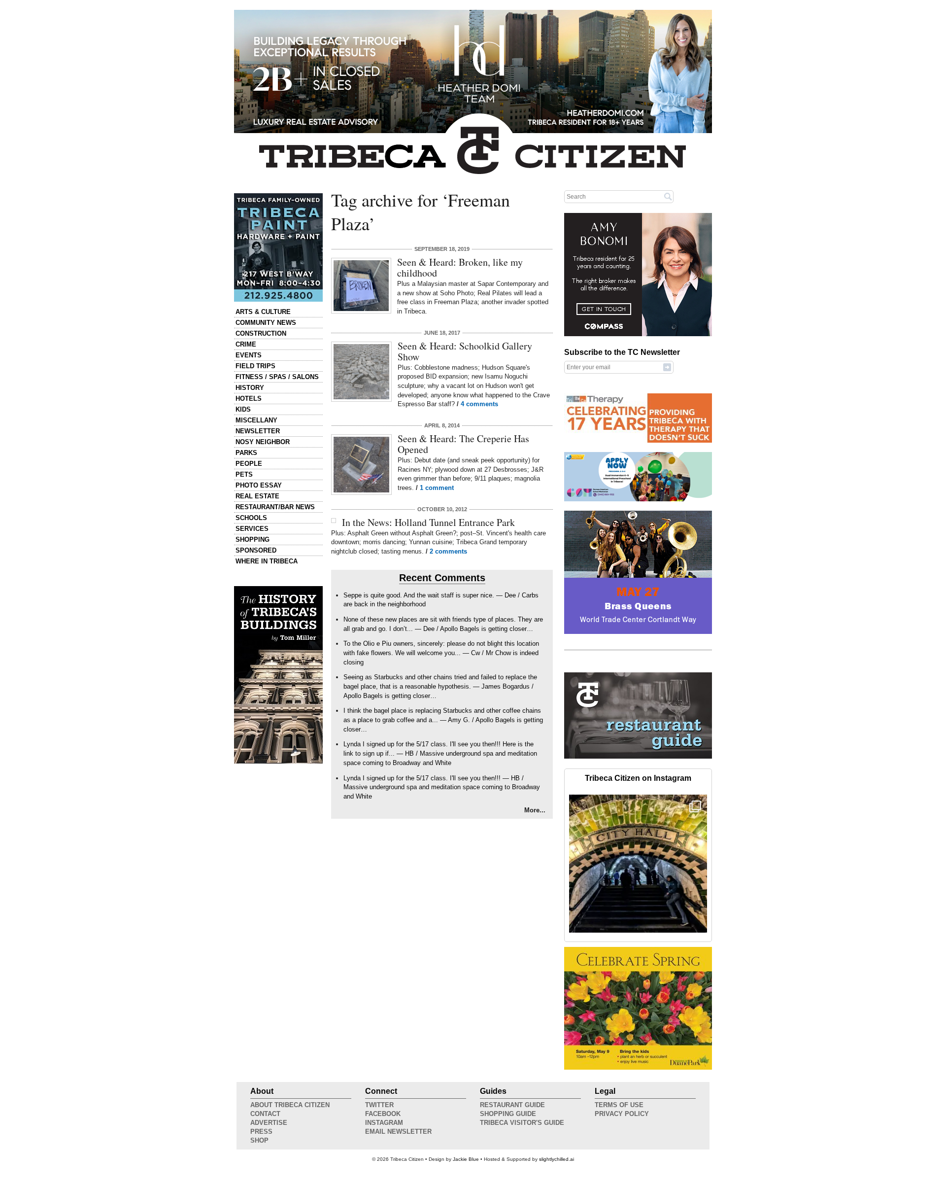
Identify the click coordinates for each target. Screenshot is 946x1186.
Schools (251, 518)
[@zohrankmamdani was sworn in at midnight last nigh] (638, 864)
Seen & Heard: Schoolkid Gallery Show (465, 351)
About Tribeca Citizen (290, 1105)
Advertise (268, 1122)
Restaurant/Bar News (275, 507)
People (249, 463)
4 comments (479, 404)
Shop (259, 1140)
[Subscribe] (667, 366)
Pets (244, 474)
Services (252, 528)
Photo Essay (259, 485)
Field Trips (255, 366)
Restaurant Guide (512, 1105)
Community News (266, 322)
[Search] (668, 196)
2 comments (448, 551)
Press (261, 1131)
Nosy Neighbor (263, 442)
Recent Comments (442, 577)
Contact (265, 1113)
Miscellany (256, 420)
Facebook (383, 1113)
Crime (246, 344)
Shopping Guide (508, 1113)
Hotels (249, 398)
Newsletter (258, 431)
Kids (243, 409)
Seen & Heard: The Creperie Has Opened (463, 444)
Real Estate (257, 496)
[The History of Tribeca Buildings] (278, 675)
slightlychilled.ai (556, 1159)
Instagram (384, 1122)
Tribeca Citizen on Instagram (638, 778)
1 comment (437, 487)
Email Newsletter (398, 1131)
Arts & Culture (263, 311)
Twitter (379, 1105)
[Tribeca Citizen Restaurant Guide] (638, 756)
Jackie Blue (466, 1159)
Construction (261, 333)
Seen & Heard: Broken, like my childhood (460, 267)
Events (249, 355)
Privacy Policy (622, 1113)
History (250, 387)
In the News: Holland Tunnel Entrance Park (428, 522)
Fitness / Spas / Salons (277, 377)
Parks (246, 452)
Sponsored (256, 550)
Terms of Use (619, 1105)
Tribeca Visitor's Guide (522, 1122)
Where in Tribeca (267, 561)
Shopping (253, 539)
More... (534, 810)
